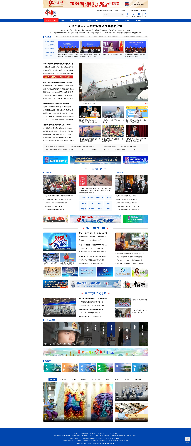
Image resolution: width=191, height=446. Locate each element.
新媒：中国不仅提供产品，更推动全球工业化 (94, 233)
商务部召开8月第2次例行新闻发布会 (112, 54)
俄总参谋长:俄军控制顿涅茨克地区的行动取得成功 (58, 131)
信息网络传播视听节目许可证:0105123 (72, 440)
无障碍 (187, 442)
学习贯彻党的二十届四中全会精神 (55, 146)
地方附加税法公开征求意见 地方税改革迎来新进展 (58, 73)
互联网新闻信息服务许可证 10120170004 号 (93, 438)
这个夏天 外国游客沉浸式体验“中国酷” (127, 249)
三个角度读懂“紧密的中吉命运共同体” (127, 209)
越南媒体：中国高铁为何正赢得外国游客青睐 (130, 263)
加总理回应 (69, 134)
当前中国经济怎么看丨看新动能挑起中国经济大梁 (58, 110)
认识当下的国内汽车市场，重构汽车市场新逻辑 (59, 196)
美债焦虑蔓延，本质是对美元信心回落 (127, 206)
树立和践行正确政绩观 (121, 149)
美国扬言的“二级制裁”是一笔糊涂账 (126, 203)
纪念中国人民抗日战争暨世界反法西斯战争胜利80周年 (60, 149)
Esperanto (137, 379)
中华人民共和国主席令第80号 (99, 30)
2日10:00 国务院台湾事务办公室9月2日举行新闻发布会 (103, 36)
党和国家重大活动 (49, 41)
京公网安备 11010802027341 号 (113, 438)
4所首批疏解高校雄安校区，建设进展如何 (93, 298)
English (52, 379)
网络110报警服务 (76, 435)
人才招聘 (94, 433)
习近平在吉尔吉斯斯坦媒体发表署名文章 (95, 26)
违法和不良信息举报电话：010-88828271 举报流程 (124, 435)
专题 (139, 33)
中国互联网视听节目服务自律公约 (62, 435)
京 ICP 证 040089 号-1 (75, 438)
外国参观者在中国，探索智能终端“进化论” (91, 263)
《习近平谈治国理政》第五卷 (108, 146)
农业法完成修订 (69, 70)
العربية (117, 379)
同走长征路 (94, 149)
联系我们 (100, 433)
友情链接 (115, 433)
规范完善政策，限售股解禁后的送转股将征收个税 (58, 113)
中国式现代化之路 (95, 293)
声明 (110, 433)
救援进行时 (70, 98)
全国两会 (82, 149)
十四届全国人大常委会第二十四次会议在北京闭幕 (58, 67)
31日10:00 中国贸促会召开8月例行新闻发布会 (73, 36)
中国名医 (81, 139)
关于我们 (76, 433)
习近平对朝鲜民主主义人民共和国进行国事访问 (81, 146)
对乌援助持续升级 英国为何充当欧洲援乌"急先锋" (58, 128)
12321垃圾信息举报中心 (88, 435)
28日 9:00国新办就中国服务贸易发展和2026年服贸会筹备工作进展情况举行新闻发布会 (144, 36)
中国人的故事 (50, 320)
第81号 (111, 30)
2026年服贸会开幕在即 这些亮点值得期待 (61, 116)
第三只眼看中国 (95, 227)
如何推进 (66, 103)
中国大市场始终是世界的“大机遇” (54, 209)
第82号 (115, 30)
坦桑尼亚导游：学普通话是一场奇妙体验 (92, 256)
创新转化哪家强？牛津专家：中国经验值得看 (92, 236)
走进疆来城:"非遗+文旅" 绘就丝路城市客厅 (92, 305)
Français (63, 379)
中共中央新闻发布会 (50, 45)
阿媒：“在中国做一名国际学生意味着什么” (93, 245)
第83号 (120, 30)
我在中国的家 (130, 120)
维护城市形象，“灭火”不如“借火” (54, 206)
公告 (106, 433)
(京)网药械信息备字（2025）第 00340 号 (118, 440)
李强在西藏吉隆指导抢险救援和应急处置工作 (58, 64)
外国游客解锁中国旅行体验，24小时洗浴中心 (130, 253)
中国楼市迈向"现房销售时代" (53, 103)
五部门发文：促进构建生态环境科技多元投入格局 (58, 92)
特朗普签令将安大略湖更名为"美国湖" (54, 134)
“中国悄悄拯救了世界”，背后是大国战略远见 (58, 199)
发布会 (45, 116)
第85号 (129, 30)
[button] (146, 82)
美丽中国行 (135, 149)
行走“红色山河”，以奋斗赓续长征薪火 (56, 203)
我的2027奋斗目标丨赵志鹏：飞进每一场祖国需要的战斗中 (62, 344)
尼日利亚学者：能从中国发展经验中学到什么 (92, 252)
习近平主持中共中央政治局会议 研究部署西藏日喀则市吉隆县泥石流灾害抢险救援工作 (75, 33)
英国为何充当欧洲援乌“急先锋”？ (125, 191)
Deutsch (73, 379)
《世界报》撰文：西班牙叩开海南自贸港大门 (92, 248)
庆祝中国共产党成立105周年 (128, 146)
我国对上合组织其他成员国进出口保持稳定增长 (57, 107)
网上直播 (48, 37)
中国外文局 (143, 10)
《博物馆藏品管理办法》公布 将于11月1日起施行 (58, 95)
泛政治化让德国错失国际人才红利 (126, 196)
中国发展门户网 (124, 10)
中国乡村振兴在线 (134, 10)
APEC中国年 (105, 149)
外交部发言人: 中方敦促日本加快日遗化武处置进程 (58, 85)
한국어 (126, 379)
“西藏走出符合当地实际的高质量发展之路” (91, 260)
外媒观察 (46, 249)
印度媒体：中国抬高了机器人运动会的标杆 (129, 260)
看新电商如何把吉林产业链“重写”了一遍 (91, 302)
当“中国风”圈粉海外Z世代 (51, 191)
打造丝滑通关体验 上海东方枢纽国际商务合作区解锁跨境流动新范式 (59, 313)
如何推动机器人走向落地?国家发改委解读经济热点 (58, 89)
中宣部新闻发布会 (49, 48)
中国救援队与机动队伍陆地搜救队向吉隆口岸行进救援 (95, 103)
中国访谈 (128, 139)
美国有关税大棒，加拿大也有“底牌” (126, 199)
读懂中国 (48, 173)
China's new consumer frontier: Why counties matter (130, 419)
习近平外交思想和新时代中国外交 (104, 10)
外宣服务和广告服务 (84, 433)
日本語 (83, 379)
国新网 (116, 10)
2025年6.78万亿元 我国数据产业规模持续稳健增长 (58, 119)
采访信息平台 (48, 55)
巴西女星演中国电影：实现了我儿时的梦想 (129, 257)
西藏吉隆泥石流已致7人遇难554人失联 (54, 98)
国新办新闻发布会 (49, 52)
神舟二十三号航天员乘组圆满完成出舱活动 (57, 82)
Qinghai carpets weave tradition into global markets (62, 419)
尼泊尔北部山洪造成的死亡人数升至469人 (57, 125)
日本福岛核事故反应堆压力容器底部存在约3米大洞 (58, 140)
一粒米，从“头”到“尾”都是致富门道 (89, 313)
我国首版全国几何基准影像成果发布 (91, 309)
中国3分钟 (105, 120)
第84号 (124, 30)
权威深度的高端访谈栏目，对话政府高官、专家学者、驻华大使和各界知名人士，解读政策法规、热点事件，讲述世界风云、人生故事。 (95, 191)
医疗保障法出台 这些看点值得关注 (53, 70)
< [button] (145, 37)
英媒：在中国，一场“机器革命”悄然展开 (91, 240)
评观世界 (120, 173)
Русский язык (95, 379)
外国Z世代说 (106, 139)
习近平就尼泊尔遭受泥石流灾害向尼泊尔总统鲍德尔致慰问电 (120, 33)
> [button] (146, 37)
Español (107, 379)
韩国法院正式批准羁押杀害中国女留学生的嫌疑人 (58, 137)
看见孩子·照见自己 (84, 120)
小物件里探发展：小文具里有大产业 (90, 316)
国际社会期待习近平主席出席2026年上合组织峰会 (75, 30)
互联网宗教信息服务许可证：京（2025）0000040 (95, 440)
